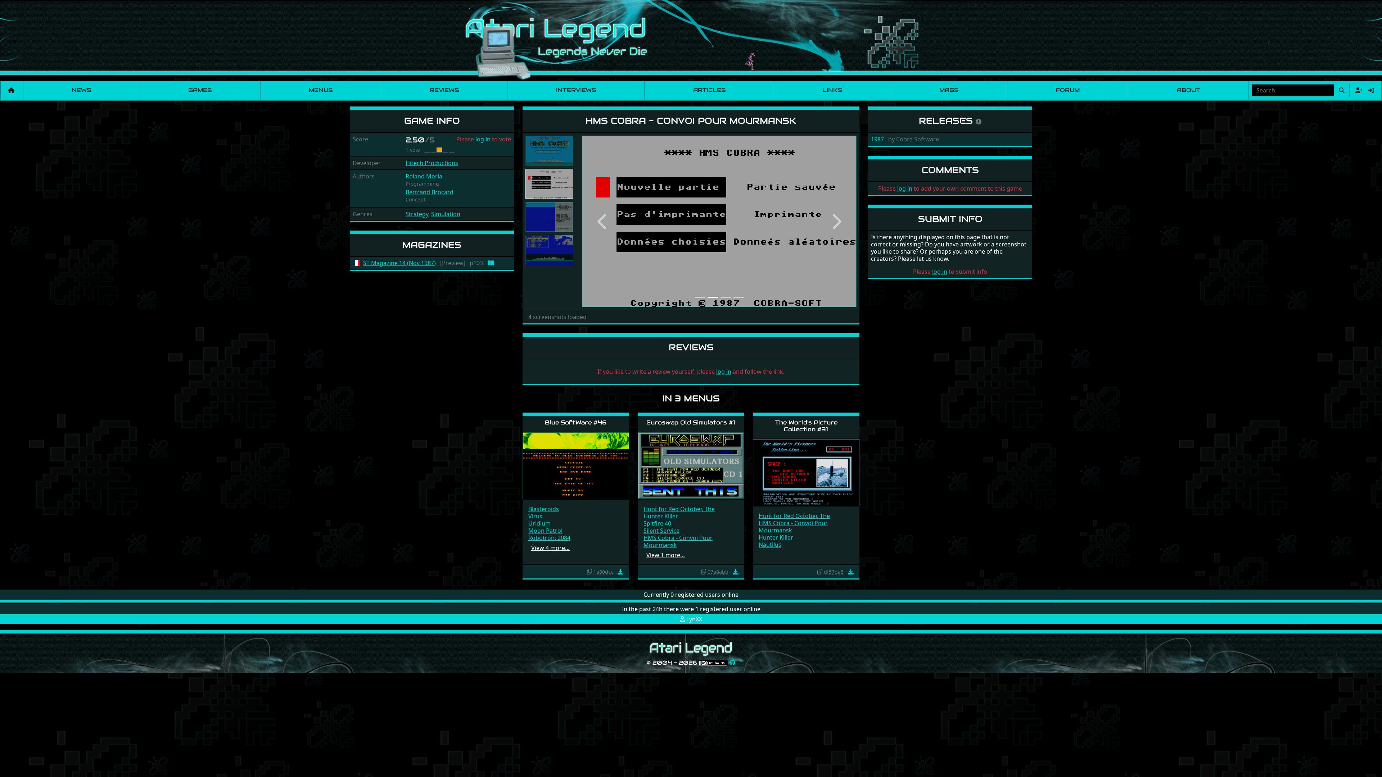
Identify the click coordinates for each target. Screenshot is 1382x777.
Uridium (539, 523)
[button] (602, 221)
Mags (948, 90)
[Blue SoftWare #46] (576, 465)
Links (832, 90)
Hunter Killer (660, 516)
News (81, 90)
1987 (877, 139)
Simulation (445, 214)
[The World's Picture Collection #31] (806, 472)
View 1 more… (665, 555)
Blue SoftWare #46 (575, 422)
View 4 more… (550, 548)
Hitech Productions (432, 163)
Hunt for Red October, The (679, 509)
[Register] (1357, 90)
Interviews (576, 90)
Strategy (417, 214)
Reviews (444, 90)
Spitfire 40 (657, 523)
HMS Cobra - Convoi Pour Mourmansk (678, 541)
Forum (1068, 90)
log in (483, 139)
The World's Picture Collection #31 (806, 426)
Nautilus (770, 545)
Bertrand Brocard (429, 192)
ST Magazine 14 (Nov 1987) (399, 263)
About (1188, 90)
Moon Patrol (545, 531)
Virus (535, 516)
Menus (321, 90)
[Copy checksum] (589, 572)
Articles (709, 90)
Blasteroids (543, 509)
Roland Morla (424, 176)
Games (200, 90)
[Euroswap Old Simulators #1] (691, 465)
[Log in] (1371, 90)
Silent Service (661, 531)
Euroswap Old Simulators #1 (690, 422)
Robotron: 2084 (549, 538)
